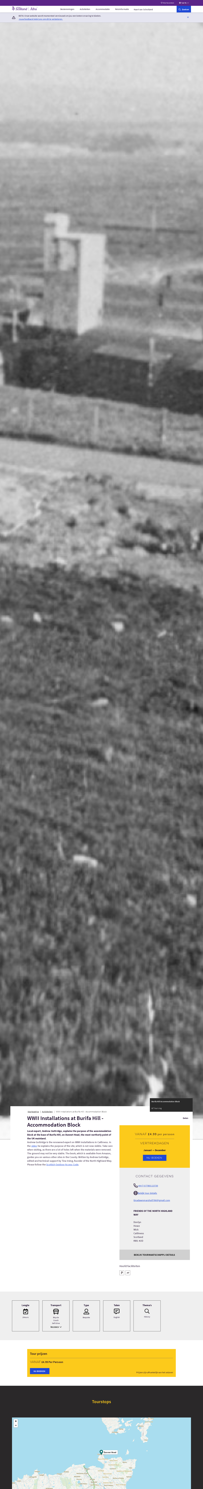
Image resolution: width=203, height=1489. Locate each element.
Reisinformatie (122, 9)
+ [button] (16, 1421)
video (34, 1145)
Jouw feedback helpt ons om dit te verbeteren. (41, 19)
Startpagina (33, 1111)
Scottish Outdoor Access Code (62, 1164)
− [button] (16, 1425)
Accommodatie (103, 9)
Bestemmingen (67, 9)
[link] (184, 9)
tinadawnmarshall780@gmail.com (152, 1200)
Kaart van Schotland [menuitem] (143, 9)
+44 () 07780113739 (148, 1185)
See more (55, 1327)
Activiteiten (85, 9)
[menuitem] (67, 9)
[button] (188, 17)
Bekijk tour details (147, 1193)
